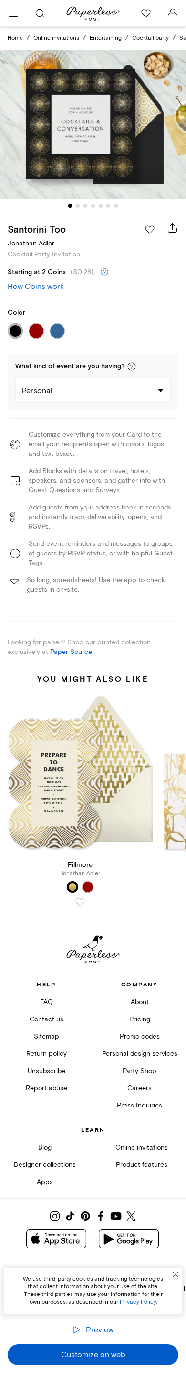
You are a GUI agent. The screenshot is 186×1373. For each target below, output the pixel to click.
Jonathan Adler (31, 243)
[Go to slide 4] (93, 206)
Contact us (46, 1019)
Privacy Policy (138, 1302)
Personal (36, 391)
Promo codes (140, 1036)
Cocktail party (150, 38)
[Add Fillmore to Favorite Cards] (80, 902)
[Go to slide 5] (101, 206)
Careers (139, 1088)
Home (15, 38)
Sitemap (46, 1036)
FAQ (46, 1002)
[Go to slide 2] (78, 206)
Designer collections (45, 1165)
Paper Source (71, 652)
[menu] (13, 13)
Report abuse (46, 1088)
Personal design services (139, 1054)
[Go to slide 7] (116, 206)
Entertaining (106, 38)
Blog (45, 1147)
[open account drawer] (172, 13)
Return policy (46, 1054)
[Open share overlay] (172, 227)
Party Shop (139, 1071)
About (140, 1002)
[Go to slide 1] (70, 206)
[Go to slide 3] (85, 206)
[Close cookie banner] (175, 1274)
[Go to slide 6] (108, 206)
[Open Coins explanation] (104, 272)
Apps (45, 1182)
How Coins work (36, 286)
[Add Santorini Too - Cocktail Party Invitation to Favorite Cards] (149, 229)
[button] (131, 366)
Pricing (139, 1019)
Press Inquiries (139, 1105)
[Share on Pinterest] (85, 1216)
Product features (141, 1165)
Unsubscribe (46, 1071)
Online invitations (56, 38)
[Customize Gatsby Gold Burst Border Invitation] (93, 124)
